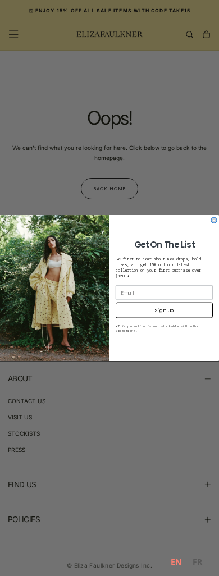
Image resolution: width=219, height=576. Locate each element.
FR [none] (197, 561)
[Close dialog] (214, 220)
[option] (197, 563)
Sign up (164, 310)
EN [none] (176, 561)
